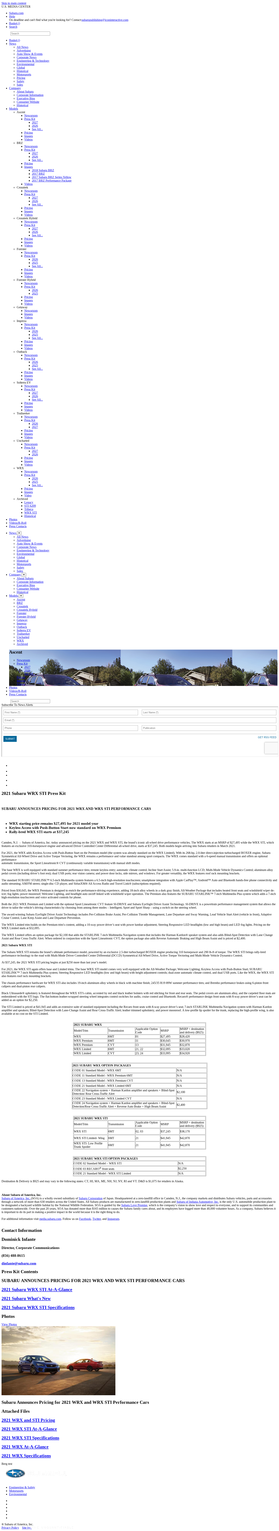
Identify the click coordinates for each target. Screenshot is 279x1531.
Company (15, 88)
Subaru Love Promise (134, 1205)
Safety (20, 81)
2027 (35, 122)
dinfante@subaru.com (19, 1263)
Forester (21, 613)
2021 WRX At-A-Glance (25, 1446)
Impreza (21, 623)
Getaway (22, 620)
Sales (20, 84)
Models (13, 108)
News (12, 43)
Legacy (28, 502)
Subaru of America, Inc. (16, 1198)
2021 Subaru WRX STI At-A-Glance (37, 1289)
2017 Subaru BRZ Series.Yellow (51, 177)
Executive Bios (26, 98)
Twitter (96, 1218)
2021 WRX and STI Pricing (28, 1420)
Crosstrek (22, 606)
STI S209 (30, 505)
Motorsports (24, 74)
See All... (37, 129)
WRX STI (30, 512)
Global (21, 67)
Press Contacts (18, 526)
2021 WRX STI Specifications (30, 1437)
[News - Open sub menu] (19, 533)
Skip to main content (14, 3)
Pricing (21, 77)
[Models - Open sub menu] (21, 596)
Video (28, 495)
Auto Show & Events (30, 54)
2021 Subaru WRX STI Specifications (38, 1307)
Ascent (21, 599)
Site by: (27, 1527)
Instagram (113, 1218)
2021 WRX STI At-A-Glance (29, 1428)
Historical (22, 71)
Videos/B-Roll (17, 522)
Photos (13, 519)
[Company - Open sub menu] (24, 575)
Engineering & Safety (22, 1487)
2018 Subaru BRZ (43, 170)
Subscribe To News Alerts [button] (17, 704)
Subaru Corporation (90, 1198)
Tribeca (28, 509)
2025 (35, 262)
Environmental (25, 64)
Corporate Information (30, 95)
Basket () (14, 23)
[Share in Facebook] (11, 771)
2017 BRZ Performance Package (52, 180)
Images (28, 136)
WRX (20, 640)
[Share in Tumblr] (11, 780)
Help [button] (12, 16)
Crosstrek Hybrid (27, 609)
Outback (22, 626)
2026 (35, 125)
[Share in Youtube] (11, 775)
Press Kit (29, 119)
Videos (28, 139)
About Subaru (25, 91)
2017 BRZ (38, 173)
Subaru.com (16, 13)
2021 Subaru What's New (26, 1298)
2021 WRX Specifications (26, 1455)
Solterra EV (24, 630)
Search (6, 33)
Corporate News (26, 57)
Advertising (24, 50)
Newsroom (31, 115)
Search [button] (13, 26)
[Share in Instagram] (11, 785)
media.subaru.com (50, 1218)
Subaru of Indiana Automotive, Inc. (198, 1201)
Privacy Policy (10, 1527)
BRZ (20, 603)
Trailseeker (23, 633)
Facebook (85, 1218)
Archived (22, 644)
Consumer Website (28, 101)
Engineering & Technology (33, 60)
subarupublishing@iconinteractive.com (105, 19)
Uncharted (23, 637)
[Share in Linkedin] (11, 765)
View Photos (9, 1324)
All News (22, 47)
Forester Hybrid (26, 616)
